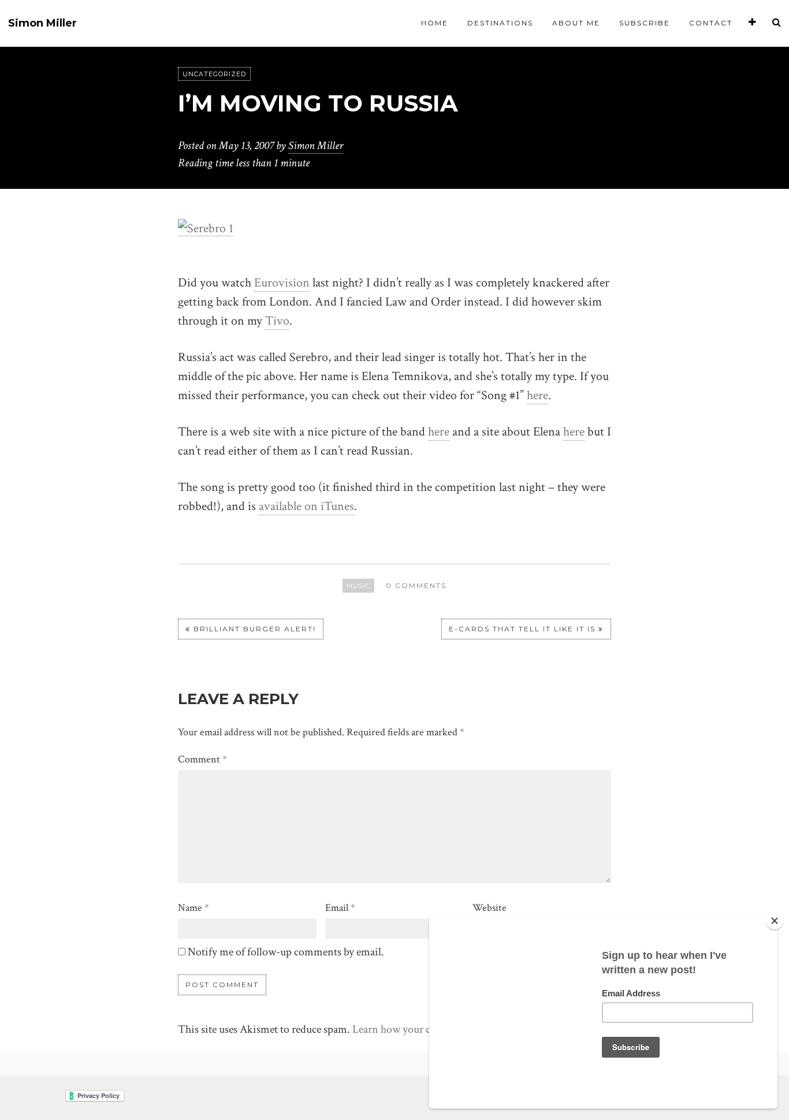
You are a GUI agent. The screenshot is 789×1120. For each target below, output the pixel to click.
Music (358, 586)
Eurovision (282, 282)
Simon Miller (42, 23)
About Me (576, 22)
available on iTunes (306, 506)
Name (193, 907)
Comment (202, 759)
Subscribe (644, 22)
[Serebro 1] (205, 227)
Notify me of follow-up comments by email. (286, 951)
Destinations (500, 22)
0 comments (416, 585)
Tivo (277, 320)
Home (434, 22)
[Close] (774, 920)
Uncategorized (214, 74)
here (537, 395)
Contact (710, 22)
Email (340, 907)
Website (489, 907)
